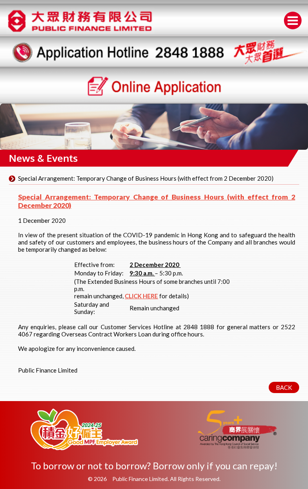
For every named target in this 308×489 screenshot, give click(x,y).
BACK (284, 387)
